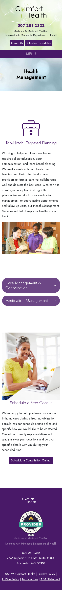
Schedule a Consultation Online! (31, 460)
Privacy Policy (46, 574)
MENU (31, 53)
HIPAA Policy (10, 579)
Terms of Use (30, 579)
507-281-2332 (31, 25)
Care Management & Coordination (23, 285)
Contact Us (17, 43)
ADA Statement (50, 579)
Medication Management (26, 300)
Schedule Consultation (39, 43)
